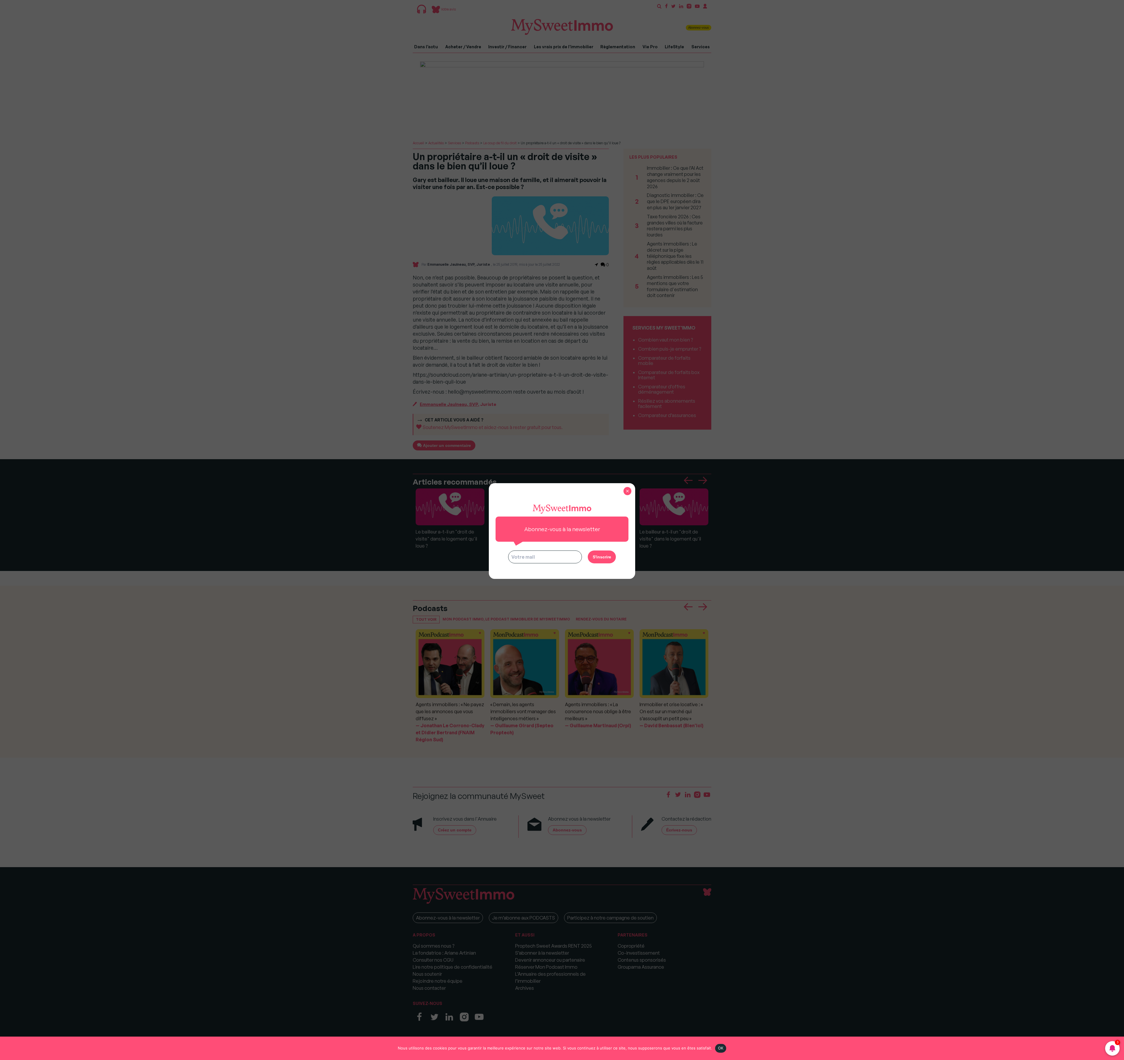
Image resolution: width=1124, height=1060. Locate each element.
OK (721, 1048)
